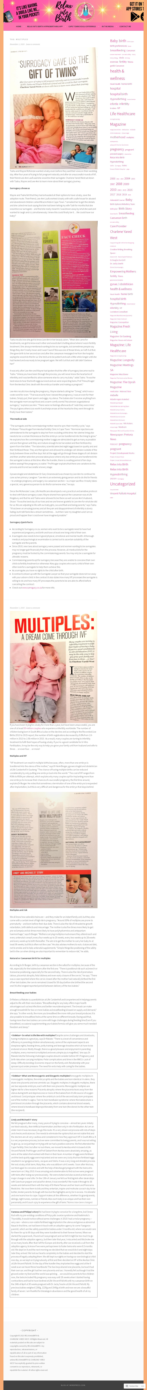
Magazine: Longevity (122, 360)
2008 (119, 184)
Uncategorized (122, 484)
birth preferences (118, 45)
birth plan (130, 41)
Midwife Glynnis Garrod (117, 417)
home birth (126, 83)
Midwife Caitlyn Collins (117, 410)
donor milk (113, 257)
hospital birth (119, 94)
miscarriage (125, 133)
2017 (112, 194)
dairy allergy (114, 58)
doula (121, 57)
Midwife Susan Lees (116, 424)
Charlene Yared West (121, 234)
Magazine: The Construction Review (121, 378)
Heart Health (115, 84)
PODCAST (114, 444)
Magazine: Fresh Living (120, 329)
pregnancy (117, 149)
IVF (118, 108)
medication (125, 130)
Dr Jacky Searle (116, 263)
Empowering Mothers (123, 271)
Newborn (122, 427)
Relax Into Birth (119, 464)
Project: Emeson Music (117, 457)
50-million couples (32, 728)
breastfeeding (117, 50)
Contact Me (125, 26)
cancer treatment (115, 54)
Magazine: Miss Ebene (119, 374)
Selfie (112, 166)
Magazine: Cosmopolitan (119, 322)
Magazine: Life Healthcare (120, 348)
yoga (127, 169)
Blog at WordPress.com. (73, 1385)
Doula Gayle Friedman (125, 257)
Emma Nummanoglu (116, 267)
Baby (114, 40)
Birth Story (125, 208)
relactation (127, 154)
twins (124, 165)
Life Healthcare (122, 113)
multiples (130, 137)
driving (127, 58)
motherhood (117, 137)
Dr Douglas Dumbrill (117, 260)
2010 (113, 190)
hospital (115, 88)
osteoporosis (114, 141)
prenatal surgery (116, 154)
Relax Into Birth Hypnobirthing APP (45, 26)
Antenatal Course (117, 200)
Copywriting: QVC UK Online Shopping (122, 243)
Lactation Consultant (118, 311)
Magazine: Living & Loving (118, 356)
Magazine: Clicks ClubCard (118, 319)
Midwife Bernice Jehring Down (119, 406)
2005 (133, 179)
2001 (117, 179)
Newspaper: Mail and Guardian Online (122, 431)
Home (18, 26)
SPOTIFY (113, 478)
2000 (112, 178)
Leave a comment (33, 44)
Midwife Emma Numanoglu (118, 413)
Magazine (118, 124)
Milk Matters (128, 423)
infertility (124, 103)
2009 (126, 184)
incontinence (131, 99)
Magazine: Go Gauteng (120, 336)
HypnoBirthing (118, 99)
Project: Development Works (122, 453)
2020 (129, 195)
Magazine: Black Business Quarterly (121, 315)
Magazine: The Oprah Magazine (122, 384)
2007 (112, 184)
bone (129, 46)
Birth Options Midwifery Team (122, 204)
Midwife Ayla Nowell (116, 403)
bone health (114, 214)
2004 (127, 178)
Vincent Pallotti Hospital (117, 169)
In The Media (108, 26)
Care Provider (118, 226)
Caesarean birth (118, 217)
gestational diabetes (116, 280)
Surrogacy (118, 166)
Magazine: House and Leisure (121, 340)
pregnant (129, 149)
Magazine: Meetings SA (122, 367)
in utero (113, 108)
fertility (123, 61)
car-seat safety (126, 54)
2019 (124, 194)
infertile (114, 103)
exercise (114, 61)
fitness (130, 62)
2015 (124, 190)
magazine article (115, 130)
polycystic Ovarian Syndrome (119, 145)
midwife (132, 130)
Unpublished (114, 490)
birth (122, 40)
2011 (120, 190)
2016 (130, 189)
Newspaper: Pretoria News (121, 437)
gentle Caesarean (117, 65)
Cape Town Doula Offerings (82, 26)
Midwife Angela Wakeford (119, 399)
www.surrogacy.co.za (32, 587)
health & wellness (117, 74)
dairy (134, 54)
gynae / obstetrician (121, 284)
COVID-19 (113, 246)
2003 (121, 179)
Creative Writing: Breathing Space (121, 251)
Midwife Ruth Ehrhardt (117, 420)
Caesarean (130, 50)
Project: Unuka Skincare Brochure (120, 460)
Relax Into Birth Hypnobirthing (117, 159)
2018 (118, 194)
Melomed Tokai (125, 391)
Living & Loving (115, 119)
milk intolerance (115, 133)
